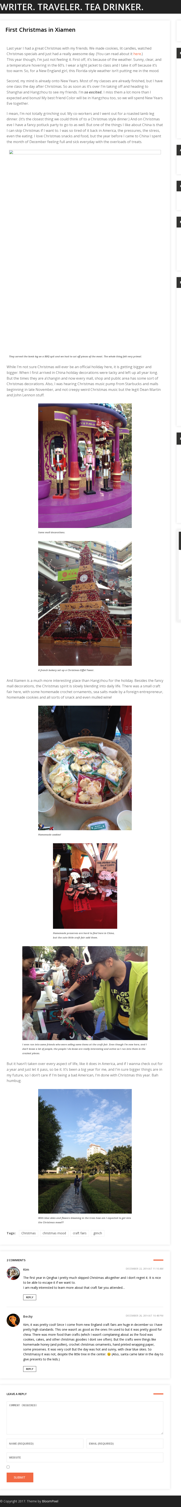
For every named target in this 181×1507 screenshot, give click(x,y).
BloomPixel (50, 1501)
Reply (29, 1297)
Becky (28, 1316)
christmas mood (54, 1233)
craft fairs (80, 1233)
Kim (26, 1269)
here (137, 53)
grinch (97, 1233)
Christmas (28, 1233)
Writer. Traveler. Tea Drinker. (72, 7)
